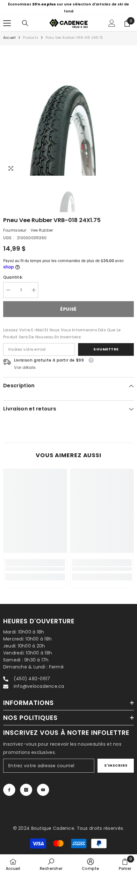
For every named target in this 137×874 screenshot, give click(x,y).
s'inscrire (115, 765)
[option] (68, 7)
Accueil (9, 37)
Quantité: (13, 277)
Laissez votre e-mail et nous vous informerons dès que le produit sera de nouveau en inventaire (62, 333)
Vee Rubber (42, 230)
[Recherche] (25, 23)
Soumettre (106, 349)
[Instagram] (26, 790)
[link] (35, 569)
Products (30, 37)
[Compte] (111, 23)
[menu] (7, 23)
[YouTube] (43, 790)
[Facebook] (9, 790)
